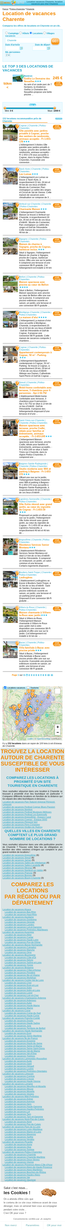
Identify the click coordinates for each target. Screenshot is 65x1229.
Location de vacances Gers (18, 1104)
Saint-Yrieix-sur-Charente (31, 420)
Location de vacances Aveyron (20, 1101)
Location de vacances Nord (18, 1122)
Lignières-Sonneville (29, 499)
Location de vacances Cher (18, 983)
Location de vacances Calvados (20, 947)
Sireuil (22, 382)
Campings (13, 33)
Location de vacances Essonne (20, 1041)
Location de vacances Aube (18, 1003)
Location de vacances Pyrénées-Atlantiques (26, 929)
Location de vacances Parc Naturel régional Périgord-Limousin (29, 803)
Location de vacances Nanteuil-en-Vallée (23, 870)
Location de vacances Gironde (20, 922)
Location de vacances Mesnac (17, 868)
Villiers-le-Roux (26, 607)
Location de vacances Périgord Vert (20, 822)
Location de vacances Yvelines (20, 1056)
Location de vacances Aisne (18, 1144)
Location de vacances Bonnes (17, 875)
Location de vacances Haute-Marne (22, 1005)
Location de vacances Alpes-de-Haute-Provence (28, 1167)
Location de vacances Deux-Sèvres (22, 1159)
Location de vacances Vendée (19, 1139)
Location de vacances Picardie (18, 1142)
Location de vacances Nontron (17, 809)
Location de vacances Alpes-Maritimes (23, 1170)
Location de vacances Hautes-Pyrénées (24, 1109)
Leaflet (30, 739)
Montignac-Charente (29, 312)
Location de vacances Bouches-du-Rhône (25, 1172)
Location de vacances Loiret (18, 993)
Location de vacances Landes (19, 924)
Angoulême (25, 539)
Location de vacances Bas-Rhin (20, 912)
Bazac (22, 642)
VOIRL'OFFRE (58, 84)
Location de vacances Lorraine (18, 1084)
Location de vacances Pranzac (18, 873)
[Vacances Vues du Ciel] (17, 2)
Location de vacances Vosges (19, 1094)
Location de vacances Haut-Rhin (21, 914)
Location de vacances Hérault (19, 1066)
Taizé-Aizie (24, 169)
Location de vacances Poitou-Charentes (22, 1152)
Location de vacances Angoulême (19, 855)
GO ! (55, 41)
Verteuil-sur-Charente (29, 204)
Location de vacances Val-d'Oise (21, 1053)
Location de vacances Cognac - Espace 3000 (25, 819)
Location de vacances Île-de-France (20, 1038)
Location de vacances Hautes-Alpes (22, 1175)
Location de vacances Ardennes (20, 1000)
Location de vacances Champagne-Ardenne (24, 998)
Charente (33, 125)
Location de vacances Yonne (19, 965)
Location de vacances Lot (17, 1111)
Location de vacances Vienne (19, 1162)
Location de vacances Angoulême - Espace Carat (27, 817)
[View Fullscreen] (57, 691)
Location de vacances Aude (18, 1061)
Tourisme (34, 688)
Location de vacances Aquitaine (18, 917)
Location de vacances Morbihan (20, 977)
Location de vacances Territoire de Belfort (25, 1028)
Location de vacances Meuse (19, 1089)
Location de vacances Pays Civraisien (21, 824)
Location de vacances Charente (20, 1154)
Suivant (58, 119)
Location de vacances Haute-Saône (22, 1023)
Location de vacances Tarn (18, 1114)
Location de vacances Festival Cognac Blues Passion (29, 807)
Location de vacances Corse (17, 1010)
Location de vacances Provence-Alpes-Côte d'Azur (27, 1164)
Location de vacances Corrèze (20, 1076)
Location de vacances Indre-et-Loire (22, 990)
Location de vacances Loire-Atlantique (23, 1129)
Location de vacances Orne (18, 952)
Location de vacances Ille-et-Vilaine (22, 975)
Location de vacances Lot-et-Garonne (23, 927)
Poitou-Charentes (29, 206)
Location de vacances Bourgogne (19, 955)
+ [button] (58, 727)
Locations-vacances (16, 688)
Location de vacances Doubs (19, 1020)
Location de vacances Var (17, 1177)
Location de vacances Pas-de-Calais (23, 1124)
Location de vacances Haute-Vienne (22, 1081)
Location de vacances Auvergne (18, 932)
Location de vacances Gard (18, 1063)
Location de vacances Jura (18, 1025)
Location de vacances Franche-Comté (21, 1018)
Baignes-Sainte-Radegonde (33, 463)
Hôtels (25, 33)
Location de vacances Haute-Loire (21, 940)
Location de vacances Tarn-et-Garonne (24, 1116)
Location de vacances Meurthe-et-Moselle (25, 1086)
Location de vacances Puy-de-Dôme (22, 942)
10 (48, 675)
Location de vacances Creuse (19, 1079)
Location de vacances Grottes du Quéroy (22, 827)
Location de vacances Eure (18, 1033)
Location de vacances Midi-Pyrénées (21, 1096)
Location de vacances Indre (18, 988)
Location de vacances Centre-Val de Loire (23, 980)
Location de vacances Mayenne (20, 1134)
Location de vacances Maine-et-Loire (23, 1132)
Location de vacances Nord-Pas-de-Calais (23, 1119)
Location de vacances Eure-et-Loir (21, 985)
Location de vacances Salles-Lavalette (21, 865)
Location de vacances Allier (18, 935)
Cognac (23, 125)
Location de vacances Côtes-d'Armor (23, 970)
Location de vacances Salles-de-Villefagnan (24, 863)
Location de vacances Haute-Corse (22, 1015)
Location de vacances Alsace (17, 909)
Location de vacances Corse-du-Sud (23, 1013)
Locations (38, 33)
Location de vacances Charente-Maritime (25, 1157)
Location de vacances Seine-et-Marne (23, 1046)
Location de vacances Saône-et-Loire (23, 962)
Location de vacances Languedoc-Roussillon (25, 1058)
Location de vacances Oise (18, 1147)
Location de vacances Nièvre (19, 960)
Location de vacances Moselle (19, 1091)
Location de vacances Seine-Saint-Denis (25, 1048)
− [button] (58, 732)
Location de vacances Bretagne (18, 967)
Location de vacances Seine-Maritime (23, 1036)
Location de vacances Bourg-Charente (21, 878)
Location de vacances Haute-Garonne (23, 1106)
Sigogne (23, 239)
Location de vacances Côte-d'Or (20, 957)
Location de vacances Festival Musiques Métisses (27, 812)
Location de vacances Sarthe (19, 1137)
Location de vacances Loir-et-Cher (22, 995)
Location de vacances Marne (19, 1008)
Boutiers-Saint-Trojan (29, 572)
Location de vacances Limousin (18, 1074)
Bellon (22, 277)
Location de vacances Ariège (19, 1099)
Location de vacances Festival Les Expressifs (25, 814)
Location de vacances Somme (19, 1149)
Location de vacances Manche (20, 950)
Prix (31, 105)
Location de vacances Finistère (20, 972)
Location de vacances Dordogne (21, 919)
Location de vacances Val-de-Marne (22, 1051)
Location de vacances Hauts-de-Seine (23, 1043)
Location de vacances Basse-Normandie (22, 945)
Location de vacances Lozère (19, 1068)
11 (52, 675)
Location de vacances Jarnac (17, 860)
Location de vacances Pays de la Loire (21, 1127)
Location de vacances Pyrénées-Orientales (26, 1071)
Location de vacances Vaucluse (20, 1180)
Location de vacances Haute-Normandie (22, 1031)
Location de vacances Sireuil (17, 857)
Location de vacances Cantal (19, 937)
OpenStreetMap (44, 739)
